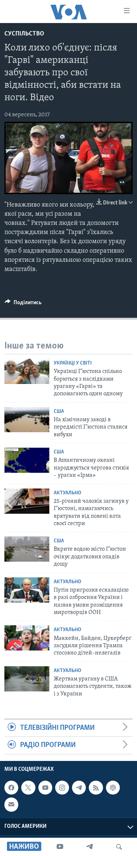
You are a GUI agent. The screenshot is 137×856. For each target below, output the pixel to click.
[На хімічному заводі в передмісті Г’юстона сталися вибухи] (26, 419)
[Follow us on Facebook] (11, 788)
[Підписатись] (11, 804)
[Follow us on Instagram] (62, 788)
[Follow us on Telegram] (79, 788)
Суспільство (24, 34)
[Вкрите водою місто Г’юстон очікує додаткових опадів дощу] (26, 549)
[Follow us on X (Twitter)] (28, 788)
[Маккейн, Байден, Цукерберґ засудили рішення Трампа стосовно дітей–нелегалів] (26, 638)
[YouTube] (60, 847)
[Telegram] (89, 847)
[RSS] (96, 788)
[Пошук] (119, 847)
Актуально (67, 493)
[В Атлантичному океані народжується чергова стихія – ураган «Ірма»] (26, 460)
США (59, 411)
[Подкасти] (113, 788)
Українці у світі (73, 363)
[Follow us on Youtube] (45, 788)
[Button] (23, 304)
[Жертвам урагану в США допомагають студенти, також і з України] (26, 678)
